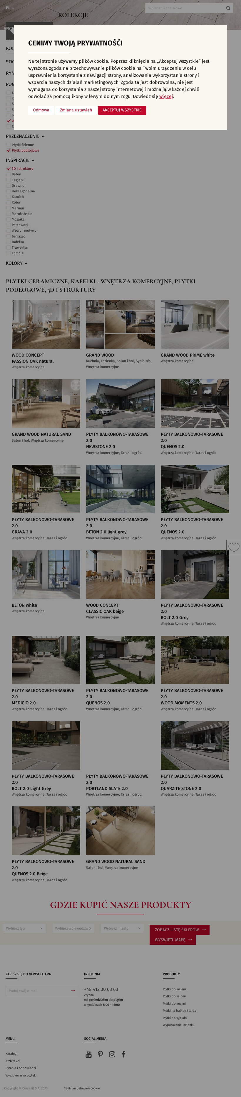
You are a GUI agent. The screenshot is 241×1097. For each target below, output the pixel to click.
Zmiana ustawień (76, 110)
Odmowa (41, 110)
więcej (166, 96)
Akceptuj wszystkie (122, 110)
